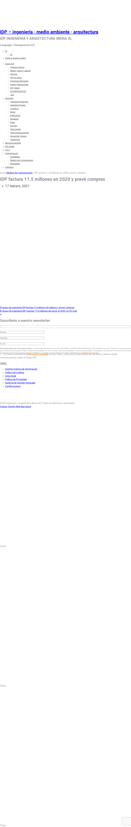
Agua (12, 122)
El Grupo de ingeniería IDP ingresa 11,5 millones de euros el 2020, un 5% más (38, 311)
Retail (12, 112)
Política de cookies (14, 372)
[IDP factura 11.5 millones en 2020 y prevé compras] (16, 201)
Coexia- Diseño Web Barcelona (15, 406)
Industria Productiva (19, 102)
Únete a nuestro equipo (15, 58)
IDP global (14, 88)
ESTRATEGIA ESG (18, 91)
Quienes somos (17, 67)
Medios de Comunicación (21, 160)
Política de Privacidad (37, 354)
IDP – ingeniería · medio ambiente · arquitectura (49, 32)
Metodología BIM (13, 143)
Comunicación (11, 153)
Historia (13, 74)
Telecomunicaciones (19, 133)
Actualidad (15, 157)
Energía (13, 126)
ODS (12, 95)
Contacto (9, 167)
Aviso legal (10, 376)
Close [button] (3, 546)
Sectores (9, 98)
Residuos (14, 119)
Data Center (15, 129)
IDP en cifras (16, 77)
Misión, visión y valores (20, 71)
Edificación (15, 115)
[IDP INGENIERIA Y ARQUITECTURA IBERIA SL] (6, 12)
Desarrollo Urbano (18, 136)
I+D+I (7, 150)
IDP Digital (9, 146)
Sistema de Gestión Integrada (20, 382)
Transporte (15, 139)
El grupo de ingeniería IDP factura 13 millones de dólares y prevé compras (37, 307)
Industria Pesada (17, 105)
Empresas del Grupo (19, 81)
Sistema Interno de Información (21, 369)
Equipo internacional (19, 84)
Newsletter (15, 164)
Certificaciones (13, 386)
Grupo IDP (9, 64)
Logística (14, 108)
